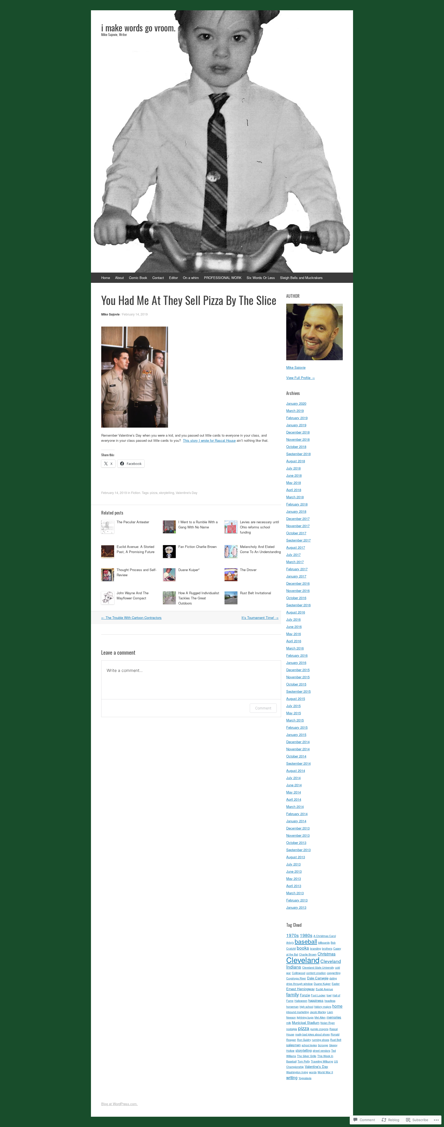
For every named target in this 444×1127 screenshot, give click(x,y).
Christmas (327, 954)
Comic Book (138, 277)
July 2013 (293, 864)
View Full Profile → (300, 377)
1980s (306, 935)
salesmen (293, 1044)
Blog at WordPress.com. (119, 1103)
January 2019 (296, 424)
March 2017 (295, 561)
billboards (324, 942)
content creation (316, 973)
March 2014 (295, 806)
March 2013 (295, 892)
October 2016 (296, 597)
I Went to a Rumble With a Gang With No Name (198, 524)
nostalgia (291, 1029)
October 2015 (296, 684)
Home (105, 277)
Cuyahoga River (296, 978)
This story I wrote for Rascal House (209, 440)
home (337, 1006)
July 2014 (293, 777)
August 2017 (295, 547)
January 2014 (296, 820)
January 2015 (296, 734)
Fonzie (305, 995)
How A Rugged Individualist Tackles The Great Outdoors (198, 598)
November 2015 (298, 676)
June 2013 (294, 871)
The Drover (248, 569)
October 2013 (296, 842)
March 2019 (295, 410)
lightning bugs (305, 1017)
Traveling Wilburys (322, 1061)
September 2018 (298, 453)
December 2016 (298, 583)
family (292, 994)
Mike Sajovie (110, 314)
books (303, 947)
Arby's (290, 942)
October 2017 (296, 532)
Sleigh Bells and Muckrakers (301, 277)
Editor (173, 277)
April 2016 (293, 640)
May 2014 (293, 792)
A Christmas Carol (324, 936)
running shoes (320, 1040)
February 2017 (297, 568)
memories (334, 1017)
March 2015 (295, 720)
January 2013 (296, 907)
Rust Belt (335, 1040)
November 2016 (298, 590)
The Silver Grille (306, 1056)
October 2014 (296, 756)
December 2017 (298, 518)
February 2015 (297, 727)
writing (292, 1077)
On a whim (191, 277)
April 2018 (293, 489)
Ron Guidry (304, 1040)
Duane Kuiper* (189, 569)
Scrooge (323, 1045)
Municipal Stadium (305, 1022)
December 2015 (298, 669)
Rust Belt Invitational (255, 592)
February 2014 (297, 813)
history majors (322, 1006)
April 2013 (293, 885)
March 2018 (295, 496)
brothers (327, 948)
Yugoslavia (305, 1078)
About (119, 277)
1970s (292, 935)
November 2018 (298, 439)
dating (333, 978)
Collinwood (298, 973)
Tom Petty (304, 1061)
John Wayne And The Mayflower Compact (133, 595)
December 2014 (298, 741)
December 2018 (298, 432)
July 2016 (293, 619)
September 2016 (298, 604)
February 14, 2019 (135, 314)
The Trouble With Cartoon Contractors (131, 617)
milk (288, 1023)
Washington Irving (297, 1072)
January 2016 (296, 662)
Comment (263, 708)
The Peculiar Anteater (133, 521)
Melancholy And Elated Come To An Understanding (260, 549)
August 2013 (295, 856)
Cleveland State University (318, 967)
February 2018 (297, 504)
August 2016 (295, 612)
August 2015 (295, 698)
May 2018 (293, 482)
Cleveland (302, 959)
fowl (329, 995)
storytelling (166, 492)
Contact (158, 277)
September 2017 (298, 540)
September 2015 (298, 691)
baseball (306, 941)
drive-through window (299, 984)
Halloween (300, 1001)
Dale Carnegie (317, 978)
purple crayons (319, 1029)
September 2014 (298, 763)
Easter (336, 984)
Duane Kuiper (322, 984)
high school (306, 1006)
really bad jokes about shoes (312, 1034)
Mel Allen (320, 1017)
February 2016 (297, 655)
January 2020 (296, 403)
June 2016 (294, 626)
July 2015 (293, 705)
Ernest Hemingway (300, 988)
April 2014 (293, 799)
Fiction (135, 492)
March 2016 (295, 648)
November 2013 (298, 835)
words (313, 1072)
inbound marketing (297, 1012)
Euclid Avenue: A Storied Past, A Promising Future (135, 549)
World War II (325, 1072)
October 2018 (296, 446)
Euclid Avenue (324, 989)
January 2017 (296, 576)
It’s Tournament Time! (260, 617)
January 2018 (296, 511)
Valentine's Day (186, 492)
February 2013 (297, 900)
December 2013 (298, 828)
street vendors (321, 1050)
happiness (315, 1000)
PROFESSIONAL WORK (223, 277)
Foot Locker (318, 995)
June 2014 (294, 784)
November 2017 (298, 525)
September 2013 (298, 849)
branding (315, 948)
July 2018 (293, 468)
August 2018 (295, 460)
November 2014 (298, 748)
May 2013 (293, 878)
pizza (154, 492)
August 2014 (295, 770)
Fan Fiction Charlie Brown (197, 546)
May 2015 (293, 712)
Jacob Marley (318, 1012)
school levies (309, 1045)
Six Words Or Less (261, 277)
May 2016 (293, 633)
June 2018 (294, 475)
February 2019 (297, 417)
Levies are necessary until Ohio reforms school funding (259, 527)
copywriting (333, 973)
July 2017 (293, 554)
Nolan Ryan (327, 1023)
